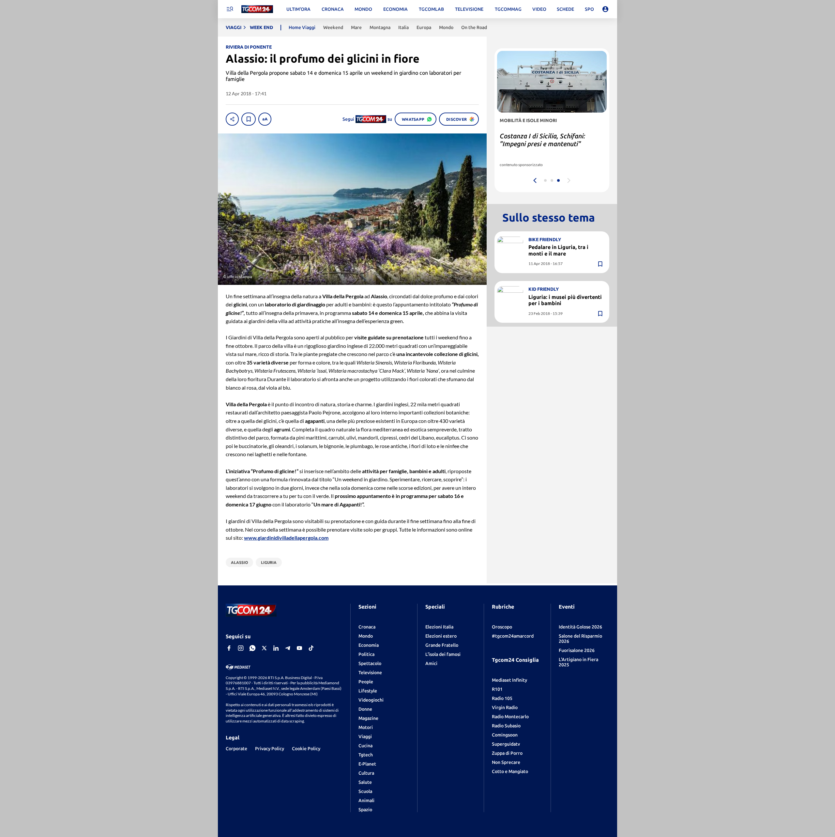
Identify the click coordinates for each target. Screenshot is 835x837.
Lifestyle (367, 690)
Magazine (368, 718)
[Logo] (257, 9)
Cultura (366, 773)
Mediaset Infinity (509, 680)
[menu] (229, 9)
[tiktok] (311, 648)
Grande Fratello (441, 645)
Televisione (370, 672)
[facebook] (229, 648)
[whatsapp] (252, 648)
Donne (365, 709)
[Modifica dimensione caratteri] (264, 119)
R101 (497, 689)
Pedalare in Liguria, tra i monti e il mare (558, 250)
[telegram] (287, 648)
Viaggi (365, 736)
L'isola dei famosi (443, 654)
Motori (365, 727)
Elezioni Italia (439, 626)
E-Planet (367, 764)
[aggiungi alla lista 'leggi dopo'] (248, 119)
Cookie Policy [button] (306, 748)
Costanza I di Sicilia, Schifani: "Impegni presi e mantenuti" (542, 139)
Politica (366, 654)
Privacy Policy (269, 748)
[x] (264, 648)
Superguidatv (506, 744)
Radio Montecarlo (510, 716)
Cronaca (366, 626)
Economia (368, 645)
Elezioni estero (441, 636)
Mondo (365, 636)
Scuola (365, 791)
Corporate (236, 748)
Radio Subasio (506, 725)
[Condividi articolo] (232, 119)
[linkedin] (276, 648)
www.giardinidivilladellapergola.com (286, 538)
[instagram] (240, 648)
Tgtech (365, 754)
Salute (365, 782)
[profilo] (605, 9)
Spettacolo (369, 663)
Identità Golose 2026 (580, 626)
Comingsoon (505, 734)
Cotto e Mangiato (510, 771)
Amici (431, 663)
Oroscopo (502, 626)
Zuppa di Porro (507, 753)
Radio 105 (502, 698)
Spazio (365, 809)
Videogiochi (371, 700)
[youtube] (299, 648)
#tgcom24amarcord (513, 636)
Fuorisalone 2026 (577, 650)
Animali (366, 800)
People (365, 681)
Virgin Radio (505, 707)
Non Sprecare (506, 762)
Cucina (365, 745)
